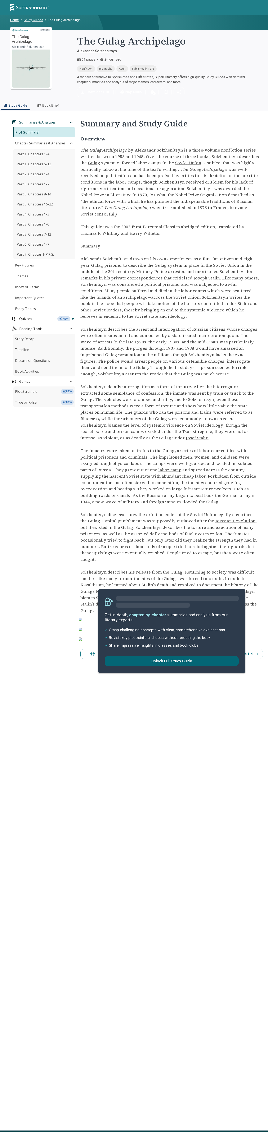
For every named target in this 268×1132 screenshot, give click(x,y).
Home (14, 20)
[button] (153, 92)
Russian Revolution (235, 521)
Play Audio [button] (133, 92)
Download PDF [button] (98, 92)
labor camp (170, 470)
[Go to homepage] (29, 7)
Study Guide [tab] (17, 105)
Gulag (94, 163)
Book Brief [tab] (50, 105)
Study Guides (33, 20)
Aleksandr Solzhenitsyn (97, 51)
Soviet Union (188, 163)
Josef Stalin (197, 438)
